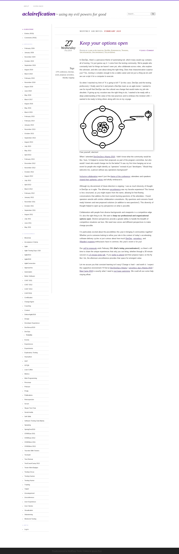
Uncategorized (85, 52)
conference (63, 72)
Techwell (27, 455)
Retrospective (29, 399)
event (57, 75)
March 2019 (28, 74)
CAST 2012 (28, 284)
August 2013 (28, 142)
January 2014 (29, 125)
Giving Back (38, 6)
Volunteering (109, 52)
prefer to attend (118, 255)
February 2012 (29, 193)
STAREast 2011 (29, 433)
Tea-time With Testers (31, 450)
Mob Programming (30, 378)
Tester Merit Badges (31, 467)
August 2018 (28, 86)
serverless (70, 75)
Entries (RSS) (29, 33)
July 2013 (27, 146)
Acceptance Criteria (31, 242)
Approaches (28, 268)
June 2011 (27, 223)
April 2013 (27, 155)
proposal (63, 75)
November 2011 (29, 202)
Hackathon (28, 357)
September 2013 (30, 138)
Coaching (27, 306)
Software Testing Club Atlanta (34, 421)
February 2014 (29, 121)
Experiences (116, 50)
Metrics (27, 374)
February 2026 (29, 48)
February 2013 (29, 159)
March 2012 (28, 189)
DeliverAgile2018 (30, 314)
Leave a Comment (147, 50)
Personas (27, 382)
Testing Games (29, 476)
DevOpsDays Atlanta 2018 (104, 157)
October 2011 (29, 206)
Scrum (26, 404)
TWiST (26, 489)
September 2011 (30, 210)
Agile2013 (27, 255)
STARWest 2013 (30, 446)
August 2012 (28, 176)
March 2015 (28, 112)
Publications (28, 395)
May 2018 (27, 95)
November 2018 (29, 82)
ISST (26, 361)
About (26, 6)
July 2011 (27, 219)
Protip (26, 391)
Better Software (29, 276)
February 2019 (29, 78)
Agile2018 (27, 259)
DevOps (107, 50)
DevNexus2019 (29, 327)
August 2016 (28, 103)
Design (26, 319)
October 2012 (29, 172)
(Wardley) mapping (87, 242)
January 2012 (29, 197)
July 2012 (27, 180)
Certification (28, 297)
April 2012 (27, 184)
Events (26, 340)
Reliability (29, 335)
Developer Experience (32, 323)
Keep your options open (104, 43)
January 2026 (29, 52)
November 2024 (29, 57)
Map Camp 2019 (86, 271)
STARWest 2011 (30, 442)
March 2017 (28, 99)
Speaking (27, 425)
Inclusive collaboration (89, 176)
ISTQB (26, 365)
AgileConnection (29, 263)
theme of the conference (120, 176)
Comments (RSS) (30, 38)
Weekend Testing (30, 519)
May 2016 (27, 108)
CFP (57, 72)
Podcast (27, 386)
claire (90, 50)
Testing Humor (29, 480)
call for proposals (90, 248)
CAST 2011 (28, 280)
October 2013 (29, 133)
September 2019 (30, 65)
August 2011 (28, 214)
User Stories (28, 506)
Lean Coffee (28, 370)
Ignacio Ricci (97, 551)
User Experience (30, 502)
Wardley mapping (68, 78)
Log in (26, 529)
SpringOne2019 (29, 429)
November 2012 (29, 168)
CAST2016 (28, 293)
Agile (26, 246)
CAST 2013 (28, 289)
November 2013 (29, 129)
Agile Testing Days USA (32, 250)
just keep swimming (122, 271)
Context (27, 310)
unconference (115, 189)
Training (125, 50)
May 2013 (27, 150)
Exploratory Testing (31, 352)
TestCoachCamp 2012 (32, 463)
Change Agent (29, 302)
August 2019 (28, 69)
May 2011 (27, 227)
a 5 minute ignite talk (97, 255)
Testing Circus (29, 472)
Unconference (98, 52)
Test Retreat (28, 459)
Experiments (28, 348)
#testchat (27, 238)
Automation (99, 50)
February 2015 (29, 116)
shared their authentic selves (91, 180)
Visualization (28, 510)
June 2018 (28, 91)
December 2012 (29, 163)
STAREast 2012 (29, 438)
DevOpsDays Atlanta (118, 268)
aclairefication (38, 14)
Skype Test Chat (30, 408)
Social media (28, 412)
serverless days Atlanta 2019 (140, 268)
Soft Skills (27, 416)
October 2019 (29, 61)
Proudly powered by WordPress (64, 551)
